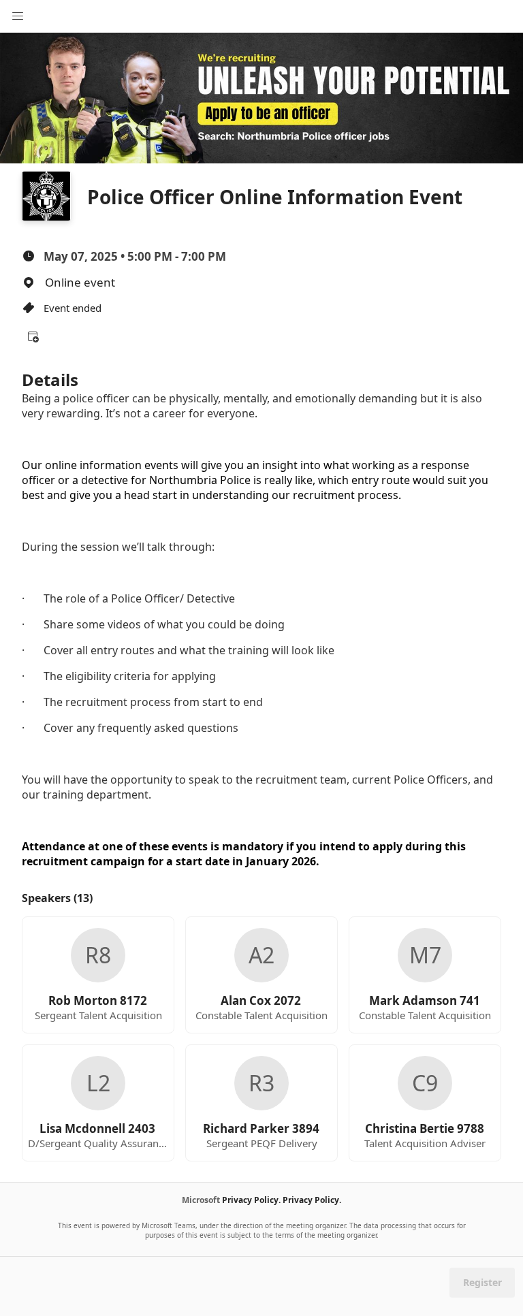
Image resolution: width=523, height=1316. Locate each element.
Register (482, 1282)
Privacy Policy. (251, 1200)
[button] (33, 336)
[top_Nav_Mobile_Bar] (18, 16)
